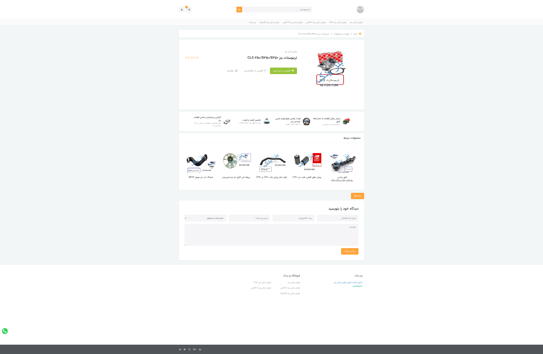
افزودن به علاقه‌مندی (254, 71)
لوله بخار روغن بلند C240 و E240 (272, 177)
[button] (189, 9)
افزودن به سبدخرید (282, 71)
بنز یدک (252, 22)
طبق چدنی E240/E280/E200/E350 (342, 179)
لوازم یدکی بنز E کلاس (316, 22)
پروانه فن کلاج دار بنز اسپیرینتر (236, 177)
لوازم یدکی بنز (356, 22)
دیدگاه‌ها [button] (357, 196)
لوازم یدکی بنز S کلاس (292, 22)
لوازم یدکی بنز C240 (337, 22)
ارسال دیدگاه (350, 251)
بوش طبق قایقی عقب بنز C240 (307, 177)
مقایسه (230, 71)
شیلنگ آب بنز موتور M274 (201, 177)
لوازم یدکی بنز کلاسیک (269, 22)
